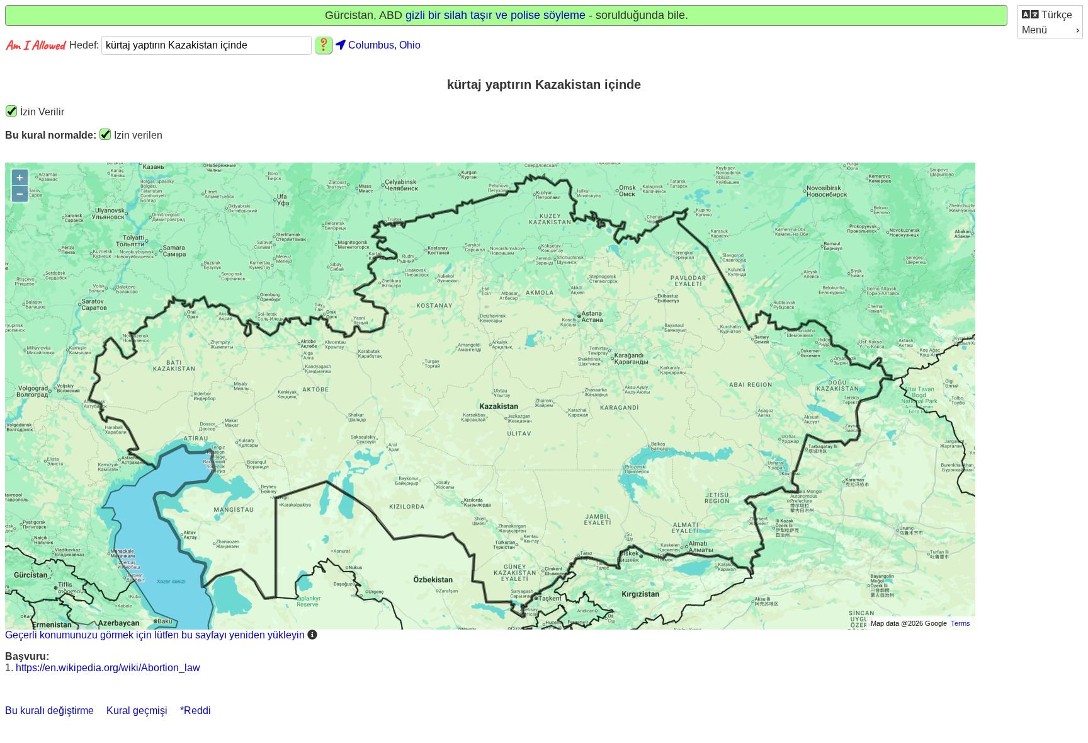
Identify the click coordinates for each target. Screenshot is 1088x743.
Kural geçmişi (136, 710)
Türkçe (1055, 14)
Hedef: (85, 45)
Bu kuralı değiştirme (49, 710)
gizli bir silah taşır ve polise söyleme (495, 15)
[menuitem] (1050, 14)
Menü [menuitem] (1034, 30)
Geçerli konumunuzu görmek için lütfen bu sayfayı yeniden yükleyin (155, 635)
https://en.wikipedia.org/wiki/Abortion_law (108, 667)
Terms (960, 623)
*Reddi (195, 710)
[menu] (1050, 21)
